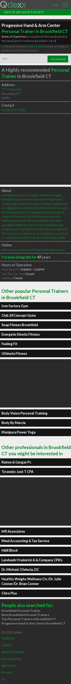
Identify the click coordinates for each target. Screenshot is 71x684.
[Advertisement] (35, 149)
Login (55, 4)
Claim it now (35, 46)
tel (14, 110)
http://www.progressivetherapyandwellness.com (33, 249)
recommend (57, 59)
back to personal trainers (24, 11)
